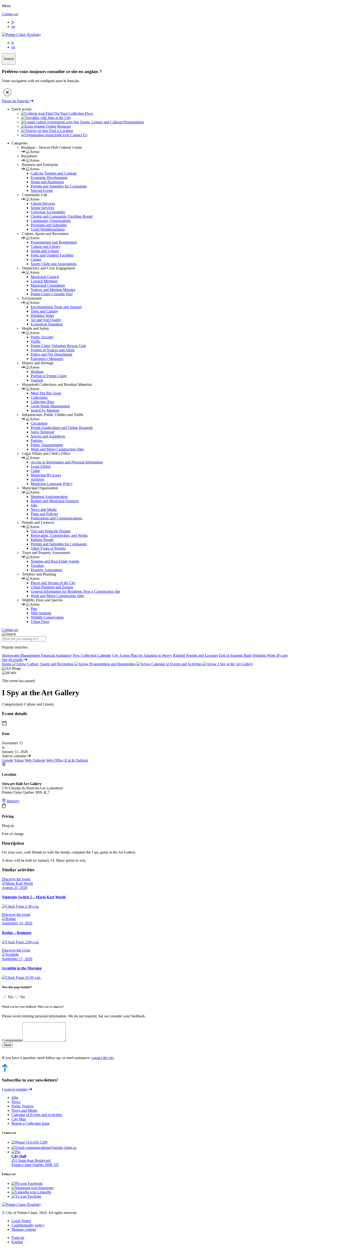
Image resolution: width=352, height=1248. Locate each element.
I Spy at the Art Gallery (235, 664)
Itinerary (12, 801)
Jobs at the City (59, 118)
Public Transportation (47, 445)
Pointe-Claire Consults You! (52, 294)
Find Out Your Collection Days (69, 113)
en (13, 26)
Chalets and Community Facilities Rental (61, 216)
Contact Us (78, 135)
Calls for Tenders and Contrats (54, 173)
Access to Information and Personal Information (67, 462)
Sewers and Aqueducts (48, 436)
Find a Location (60, 131)
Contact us (10, 14)
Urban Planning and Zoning (52, 587)
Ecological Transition (47, 324)
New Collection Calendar (92, 655)
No (22, 997)
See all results (12, 660)
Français (17, 1238)
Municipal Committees (48, 285)
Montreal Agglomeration (49, 497)
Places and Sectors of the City (53, 583)
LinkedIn (43, 1192)
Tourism (37, 380)
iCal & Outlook (76, 760)
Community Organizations (51, 221)
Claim (35, 471)
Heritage (37, 372)
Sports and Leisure (45, 251)
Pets (34, 609)
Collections (39, 397)
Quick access (21, 109)
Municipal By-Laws (46, 475)
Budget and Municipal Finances (55, 501)
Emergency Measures (47, 359)
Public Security (42, 337)
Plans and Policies (44, 514)
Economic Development (49, 178)
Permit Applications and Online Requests (62, 428)
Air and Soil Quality (46, 320)
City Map (18, 1119)
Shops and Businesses (47, 182)
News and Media (44, 509)
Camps (36, 259)
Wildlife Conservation (47, 617)
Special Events (42, 190)
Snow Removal (42, 432)
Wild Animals (41, 613)
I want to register (15, 1089)
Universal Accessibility (48, 212)
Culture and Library (46, 247)
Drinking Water (42, 315)
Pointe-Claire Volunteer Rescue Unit (58, 346)
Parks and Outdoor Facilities (52, 255)
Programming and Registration (54, 242)
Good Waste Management (50, 406)
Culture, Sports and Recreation (50, 664)
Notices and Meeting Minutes (53, 290)
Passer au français (16, 101)
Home (7, 664)
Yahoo (19, 760)
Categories (19, 143)
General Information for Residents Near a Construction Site (75, 591)
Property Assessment (46, 570)
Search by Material (45, 410)
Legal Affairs (41, 466)
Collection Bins (42, 402)
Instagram (45, 1188)
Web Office (54, 760)
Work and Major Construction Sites (57, 449)
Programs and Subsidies (49, 225)
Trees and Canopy (44, 311)
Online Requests (58, 126)
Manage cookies (23, 1229)
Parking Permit (42, 540)
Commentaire (12, 1040)
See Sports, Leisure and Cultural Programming (108, 122)
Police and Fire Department (51, 354)
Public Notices (22, 1106)
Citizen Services (43, 203)
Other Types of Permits (48, 548)
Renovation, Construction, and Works (59, 535)
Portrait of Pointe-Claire (49, 376)
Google (7, 760)
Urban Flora (40, 622)
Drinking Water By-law (270, 655)
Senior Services (42, 208)
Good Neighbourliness (48, 229)
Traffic (36, 341)
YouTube (34, 1196)
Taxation (37, 566)
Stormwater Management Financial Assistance (37, 655)
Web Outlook (35, 760)
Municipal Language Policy (52, 484)
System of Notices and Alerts (52, 350)
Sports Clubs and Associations (53, 264)
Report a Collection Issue (30, 1123)
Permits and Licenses (202, 655)
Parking (36, 441)
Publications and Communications (56, 518)
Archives (37, 479)
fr (12, 22)
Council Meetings (44, 281)
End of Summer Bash (235, 655)
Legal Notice (21, 1221)
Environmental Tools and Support (56, 307)
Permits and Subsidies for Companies (59, 186)
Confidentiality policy (27, 1225)
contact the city (102, 1058)
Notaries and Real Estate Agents (55, 561)
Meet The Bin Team (46, 393)
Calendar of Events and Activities (176, 664)
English (17, 1242)
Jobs (34, 505)
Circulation (39, 423)
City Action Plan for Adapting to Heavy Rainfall (148, 655)
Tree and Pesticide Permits (50, 531)
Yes (11, 997)
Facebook (35, 1183)
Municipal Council (45, 277)
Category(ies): (12, 704)
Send (7, 1045)
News (15, 1102)
